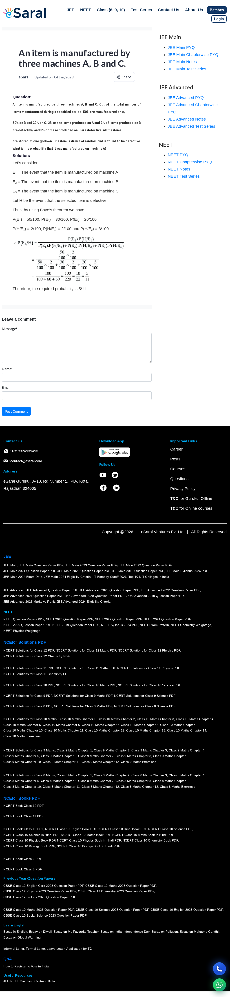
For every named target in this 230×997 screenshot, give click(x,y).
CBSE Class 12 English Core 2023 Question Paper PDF (43, 885)
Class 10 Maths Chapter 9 (178, 725)
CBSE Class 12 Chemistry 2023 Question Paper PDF (116, 891)
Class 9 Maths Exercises (138, 762)
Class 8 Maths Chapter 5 (21, 781)
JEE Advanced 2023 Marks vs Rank (29, 601)
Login (219, 19)
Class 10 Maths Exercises (22, 736)
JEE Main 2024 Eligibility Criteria (67, 576)
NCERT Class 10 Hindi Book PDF (122, 829)
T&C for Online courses (191, 508)
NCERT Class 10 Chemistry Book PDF (150, 840)
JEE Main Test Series (187, 69)
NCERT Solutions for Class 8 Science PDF (145, 706)
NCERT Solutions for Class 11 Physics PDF (148, 668)
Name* (7, 369)
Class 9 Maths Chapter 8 (133, 756)
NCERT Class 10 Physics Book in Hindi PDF (89, 840)
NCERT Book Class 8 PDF (22, 869)
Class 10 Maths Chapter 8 (139, 725)
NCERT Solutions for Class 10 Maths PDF (86, 685)
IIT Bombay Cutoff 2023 (110, 576)
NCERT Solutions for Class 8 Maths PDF (83, 706)
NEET (85, 10)
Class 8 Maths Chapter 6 (58, 781)
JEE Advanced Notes (187, 119)
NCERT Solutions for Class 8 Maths (29, 775)
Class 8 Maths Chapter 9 (170, 781)
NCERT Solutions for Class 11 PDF (28, 668)
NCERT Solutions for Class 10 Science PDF (149, 685)
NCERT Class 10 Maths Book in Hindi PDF (143, 835)
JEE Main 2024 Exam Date (22, 576)
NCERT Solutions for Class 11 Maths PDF (85, 668)
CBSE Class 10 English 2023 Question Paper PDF (186, 910)
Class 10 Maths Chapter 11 (63, 730)
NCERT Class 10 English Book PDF (71, 829)
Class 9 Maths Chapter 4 (186, 750)
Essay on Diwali (40, 932)
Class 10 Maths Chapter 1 (77, 719)
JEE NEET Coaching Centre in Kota (29, 981)
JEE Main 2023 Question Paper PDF (91, 565)
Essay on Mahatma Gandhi (199, 932)
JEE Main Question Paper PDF (41, 565)
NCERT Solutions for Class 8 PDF (27, 706)
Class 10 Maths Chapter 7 (100, 725)
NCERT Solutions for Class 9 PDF (27, 696)
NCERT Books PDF (21, 798)
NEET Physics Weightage (21, 630)
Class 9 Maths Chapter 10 (22, 762)
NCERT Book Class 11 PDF (23, 816)
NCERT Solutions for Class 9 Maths (29, 750)
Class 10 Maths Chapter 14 (186, 730)
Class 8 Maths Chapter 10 (22, 786)
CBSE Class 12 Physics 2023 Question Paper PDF (39, 891)
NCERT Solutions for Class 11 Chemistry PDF (36, 674)
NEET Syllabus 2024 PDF (119, 625)
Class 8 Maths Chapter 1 (74, 775)
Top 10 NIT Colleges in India (148, 576)
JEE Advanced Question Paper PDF (52, 590)
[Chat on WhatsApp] (219, 984)
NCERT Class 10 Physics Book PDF (29, 840)
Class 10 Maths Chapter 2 (116, 719)
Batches (217, 10)
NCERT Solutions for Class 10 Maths (30, 719)
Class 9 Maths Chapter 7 (96, 756)
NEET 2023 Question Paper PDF (69, 619)
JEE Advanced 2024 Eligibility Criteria (84, 601)
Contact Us (168, 10)
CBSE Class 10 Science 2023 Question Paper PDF (112, 910)
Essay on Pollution (164, 932)
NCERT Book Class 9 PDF (22, 859)
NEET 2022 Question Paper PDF (118, 619)
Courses (177, 469)
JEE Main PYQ (181, 47)
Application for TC (79, 949)
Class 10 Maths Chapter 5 (22, 725)
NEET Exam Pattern (154, 625)
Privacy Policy (182, 488)
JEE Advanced (13, 590)
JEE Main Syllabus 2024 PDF (187, 571)
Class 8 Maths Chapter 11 (61, 786)
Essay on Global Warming (22, 937)
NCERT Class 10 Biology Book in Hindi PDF (88, 846)
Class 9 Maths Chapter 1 (74, 750)
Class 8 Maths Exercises (177, 786)
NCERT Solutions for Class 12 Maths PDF (86, 650)
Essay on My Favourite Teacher (76, 932)
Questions (179, 479)
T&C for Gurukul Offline (191, 498)
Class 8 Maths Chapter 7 (96, 781)
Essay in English (15, 932)
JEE (70, 10)
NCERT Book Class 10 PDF (23, 829)
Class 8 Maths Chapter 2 (111, 775)
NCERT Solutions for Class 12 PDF (28, 650)
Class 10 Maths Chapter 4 (194, 719)
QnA (7, 959)
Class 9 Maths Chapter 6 (58, 756)
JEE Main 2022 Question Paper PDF (145, 565)
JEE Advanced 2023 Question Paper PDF (109, 590)
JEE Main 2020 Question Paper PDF (84, 571)
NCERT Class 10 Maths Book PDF (86, 835)
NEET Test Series (184, 176)
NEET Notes (179, 169)
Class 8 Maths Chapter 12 (100, 786)
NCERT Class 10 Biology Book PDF (29, 846)
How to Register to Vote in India (26, 966)
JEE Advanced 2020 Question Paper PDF (94, 596)
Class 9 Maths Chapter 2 (111, 750)
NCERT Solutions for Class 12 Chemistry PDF (36, 656)
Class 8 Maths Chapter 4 (186, 775)
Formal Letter (35, 949)
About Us (194, 10)
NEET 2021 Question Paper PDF (167, 619)
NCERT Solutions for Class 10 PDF (28, 685)
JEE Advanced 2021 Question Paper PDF (33, 596)
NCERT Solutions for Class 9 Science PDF (145, 696)
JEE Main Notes (182, 62)
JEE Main (10, 565)
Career (176, 449)
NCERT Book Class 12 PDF (23, 806)
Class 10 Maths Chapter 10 (22, 730)
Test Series (141, 10)
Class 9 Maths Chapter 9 (170, 756)
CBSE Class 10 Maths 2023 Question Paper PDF (38, 910)
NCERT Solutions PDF (24, 642)
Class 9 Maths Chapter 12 (100, 762)
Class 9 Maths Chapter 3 (149, 750)
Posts (175, 459)
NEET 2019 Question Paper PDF (76, 625)
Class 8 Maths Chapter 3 (149, 775)
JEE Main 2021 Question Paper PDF (29, 571)
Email (6, 387)
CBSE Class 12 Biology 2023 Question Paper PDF (39, 897)
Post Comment (16, 411)
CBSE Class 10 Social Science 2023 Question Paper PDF (44, 915)
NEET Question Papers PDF (23, 619)
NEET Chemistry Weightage (191, 625)
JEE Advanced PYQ (186, 97)
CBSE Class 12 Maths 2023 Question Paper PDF (120, 885)
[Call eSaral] (219, 968)
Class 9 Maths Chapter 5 (21, 756)
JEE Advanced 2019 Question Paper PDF (156, 596)
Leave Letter (55, 949)
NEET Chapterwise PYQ (190, 162)
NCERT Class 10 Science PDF (170, 829)
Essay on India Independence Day (124, 932)
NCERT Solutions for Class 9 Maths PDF (83, 696)
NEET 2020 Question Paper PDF (27, 625)
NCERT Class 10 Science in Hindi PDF (31, 835)
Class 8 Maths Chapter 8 (133, 781)
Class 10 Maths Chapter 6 (61, 725)
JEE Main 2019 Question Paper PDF (138, 571)
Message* (9, 328)
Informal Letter (13, 949)
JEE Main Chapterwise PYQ (193, 54)
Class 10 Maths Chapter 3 (155, 719)
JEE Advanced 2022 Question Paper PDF (170, 590)
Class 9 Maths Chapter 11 (61, 762)
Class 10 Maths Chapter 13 (145, 730)
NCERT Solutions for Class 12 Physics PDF (149, 650)
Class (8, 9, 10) (111, 10)
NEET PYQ (178, 155)
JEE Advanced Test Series (191, 126)
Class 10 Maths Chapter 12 (104, 730)
